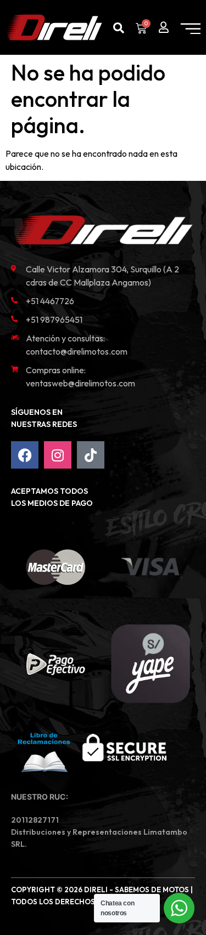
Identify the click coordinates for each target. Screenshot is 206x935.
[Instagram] (57, 455)
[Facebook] (24, 455)
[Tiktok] (90, 455)
